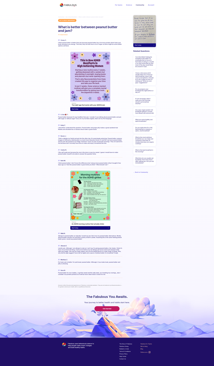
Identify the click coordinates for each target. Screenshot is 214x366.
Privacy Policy (123, 354)
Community (140, 5)
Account (151, 5)
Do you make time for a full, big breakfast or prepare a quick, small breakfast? (144, 129)
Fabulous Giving (123, 346)
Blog (141, 349)
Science (129, 5)
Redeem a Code (124, 349)
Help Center (122, 356)
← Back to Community (140, 172)
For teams (118, 5)
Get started (107, 309)
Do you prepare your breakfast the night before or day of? (144, 90)
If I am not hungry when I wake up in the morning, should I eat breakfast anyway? (143, 101)
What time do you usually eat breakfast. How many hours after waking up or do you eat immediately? (144, 160)
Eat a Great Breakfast (71, 17)
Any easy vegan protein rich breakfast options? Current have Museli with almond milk (144, 111)
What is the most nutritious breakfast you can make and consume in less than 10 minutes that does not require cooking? (144, 140)
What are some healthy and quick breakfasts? (143, 120)
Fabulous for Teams (146, 344)
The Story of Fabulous (125, 344)
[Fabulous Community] (68, 5)
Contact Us (122, 359)
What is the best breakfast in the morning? (144, 150)
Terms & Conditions (125, 351)
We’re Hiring (143, 346)
